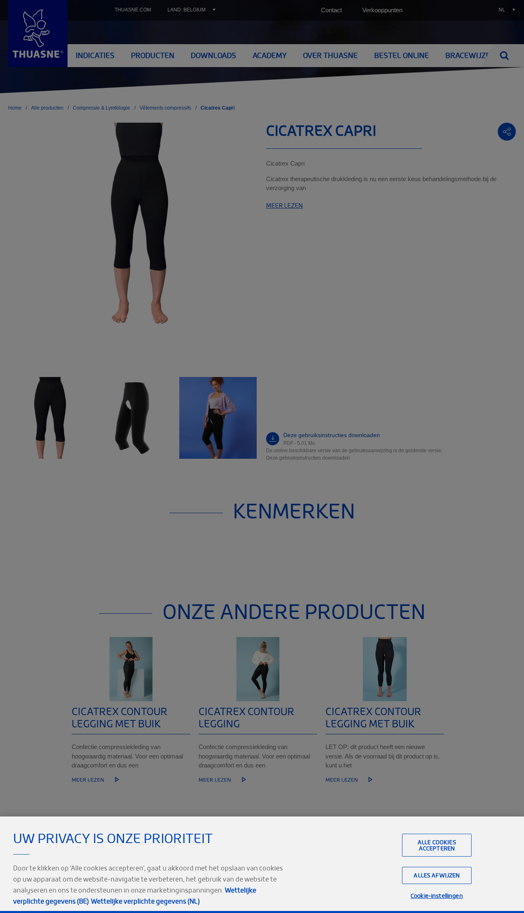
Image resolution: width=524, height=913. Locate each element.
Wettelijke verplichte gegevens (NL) (145, 901)
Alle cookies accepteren (437, 845)
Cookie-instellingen (437, 896)
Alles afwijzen (436, 876)
